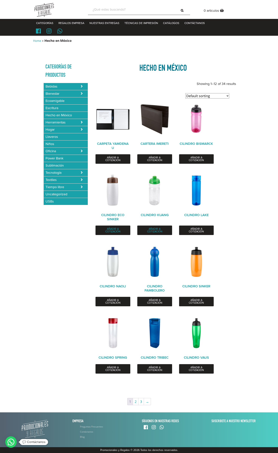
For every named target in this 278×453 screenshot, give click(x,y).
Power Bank (54, 158)
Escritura (52, 108)
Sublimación (55, 165)
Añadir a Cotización (112, 159)
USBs (50, 201)
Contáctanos (86, 431)
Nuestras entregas (104, 23)
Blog (82, 436)
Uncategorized (56, 194)
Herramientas (55, 122)
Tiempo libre (55, 187)
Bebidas (51, 86)
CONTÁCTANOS (194, 23)
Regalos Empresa (71, 23)
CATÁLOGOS (171, 23)
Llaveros (52, 137)
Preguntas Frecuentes (91, 426)
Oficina (51, 151)
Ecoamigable (55, 101)
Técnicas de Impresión (141, 23)
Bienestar (52, 94)
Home (37, 41)
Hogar (50, 129)
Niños (50, 144)
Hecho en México (59, 115)
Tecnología (53, 173)
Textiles (51, 180)
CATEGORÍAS (44, 23)
